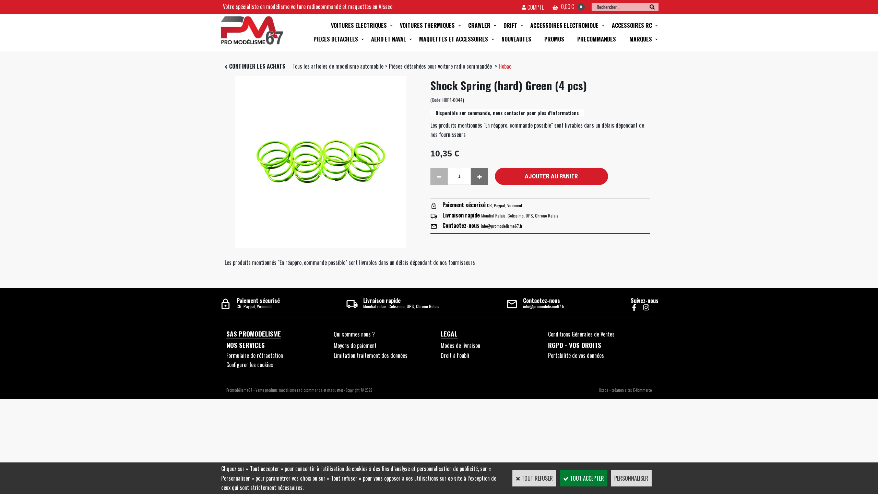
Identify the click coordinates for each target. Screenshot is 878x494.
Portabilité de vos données (576, 355)
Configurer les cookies (249, 365)
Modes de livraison (460, 345)
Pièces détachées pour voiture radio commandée (441, 66)
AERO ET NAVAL (388, 39)
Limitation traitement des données (370, 355)
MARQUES (640, 39)
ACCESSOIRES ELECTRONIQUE (564, 25)
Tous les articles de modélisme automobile (338, 66)
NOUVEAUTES (516, 39)
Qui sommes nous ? (354, 334)
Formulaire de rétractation (254, 355)
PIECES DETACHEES (335, 39)
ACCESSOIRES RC (632, 25)
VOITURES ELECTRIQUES (359, 25)
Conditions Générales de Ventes (581, 334)
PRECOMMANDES (596, 39)
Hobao (505, 66)
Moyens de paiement (355, 345)
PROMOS (554, 39)
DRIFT (510, 25)
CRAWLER (479, 25)
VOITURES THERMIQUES (427, 25)
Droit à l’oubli (455, 355)
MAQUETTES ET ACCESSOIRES (453, 39)
